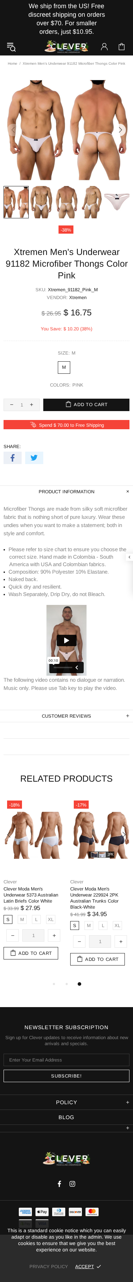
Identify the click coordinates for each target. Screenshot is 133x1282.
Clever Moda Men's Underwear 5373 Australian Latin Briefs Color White (31, 895)
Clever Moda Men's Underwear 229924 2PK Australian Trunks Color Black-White (94, 898)
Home (12, 63)
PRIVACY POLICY (48, 1266)
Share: (12, 446)
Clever (67, 46)
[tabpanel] (33, 885)
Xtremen (78, 297)
